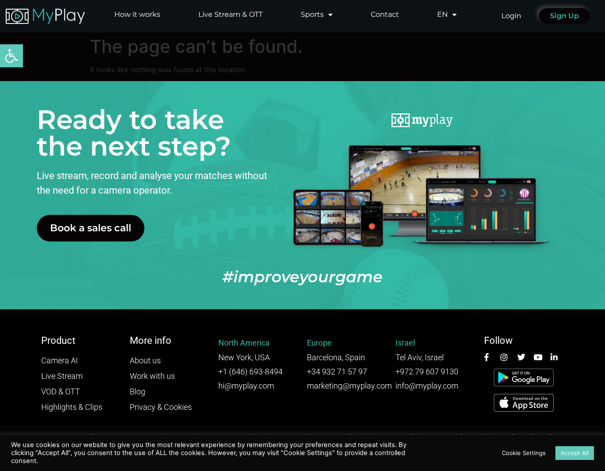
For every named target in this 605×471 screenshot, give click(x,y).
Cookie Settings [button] (524, 452)
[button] (11, 55)
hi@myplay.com (246, 385)
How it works (137, 14)
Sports (312, 14)
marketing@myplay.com (349, 385)
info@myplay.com (427, 385)
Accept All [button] (575, 452)
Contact (385, 14)
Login (511, 16)
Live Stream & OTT (230, 14)
